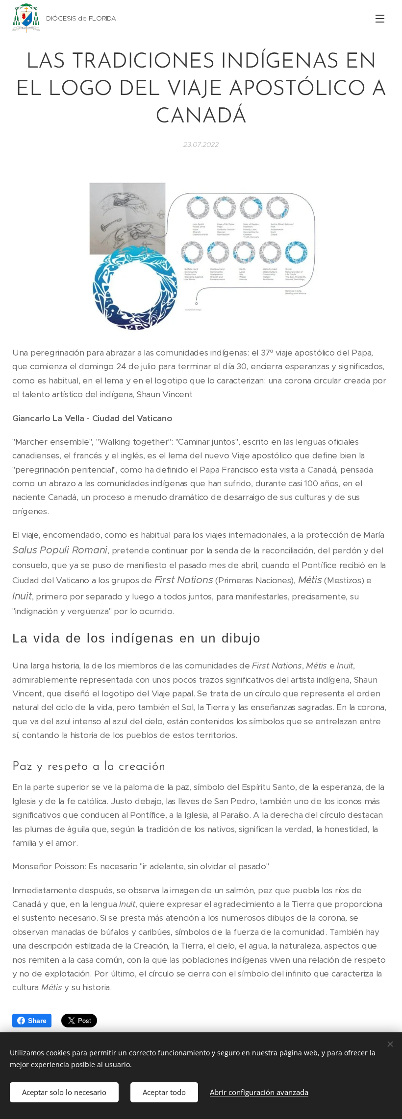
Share (37, 1020)
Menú (380, 18)
